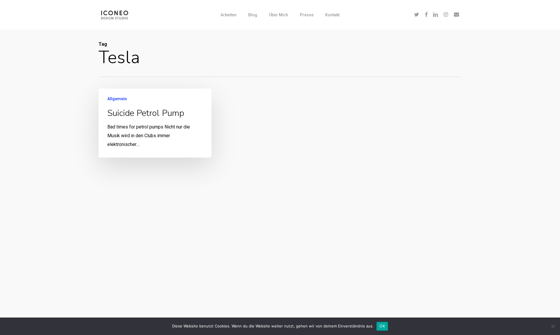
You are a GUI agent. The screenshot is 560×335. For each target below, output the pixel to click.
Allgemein (117, 98)
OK (382, 326)
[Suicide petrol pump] (155, 123)
